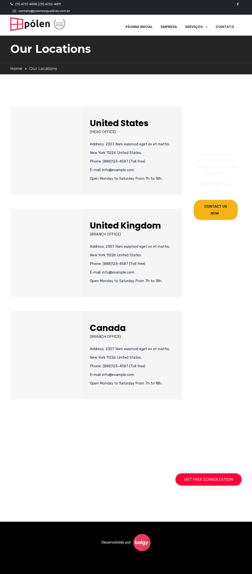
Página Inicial (139, 26)
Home (16, 68)
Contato (225, 26)
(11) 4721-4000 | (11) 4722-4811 (38, 4)
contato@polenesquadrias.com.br (44, 11)
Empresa (169, 26)
